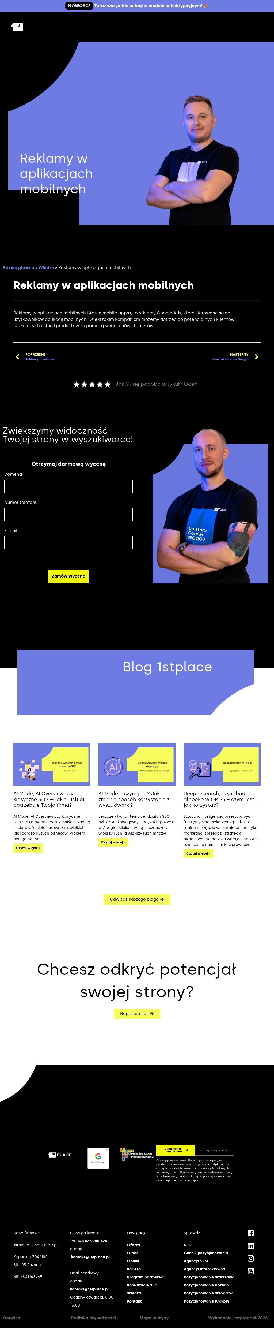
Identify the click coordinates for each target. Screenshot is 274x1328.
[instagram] (251, 1258)
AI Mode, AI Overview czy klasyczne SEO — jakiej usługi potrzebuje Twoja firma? (48, 799)
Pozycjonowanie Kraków (206, 1301)
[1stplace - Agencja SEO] (29, 27)
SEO (188, 1245)
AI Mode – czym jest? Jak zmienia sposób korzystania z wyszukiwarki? (133, 799)
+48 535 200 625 (92, 1241)
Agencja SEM (196, 1261)
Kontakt (134, 1301)
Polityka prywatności (93, 1317)
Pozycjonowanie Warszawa (209, 1277)
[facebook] (251, 1232)
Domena (13, 474)
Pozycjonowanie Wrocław (208, 1293)
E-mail (10, 530)
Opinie (133, 1261)
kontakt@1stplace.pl (90, 1257)
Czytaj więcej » (28, 848)
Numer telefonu (21, 502)
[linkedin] (251, 1245)
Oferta (133, 1245)
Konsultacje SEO (142, 1285)
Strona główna (18, 267)
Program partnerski (145, 1277)
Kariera (134, 1269)
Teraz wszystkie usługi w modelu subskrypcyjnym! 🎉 (138, 5)
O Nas (132, 1253)
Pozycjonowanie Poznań (206, 1285)
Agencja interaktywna (204, 1269)
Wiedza (46, 267)
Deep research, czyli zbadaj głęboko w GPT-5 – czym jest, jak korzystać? (220, 799)
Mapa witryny (154, 1317)
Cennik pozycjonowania (206, 1253)
